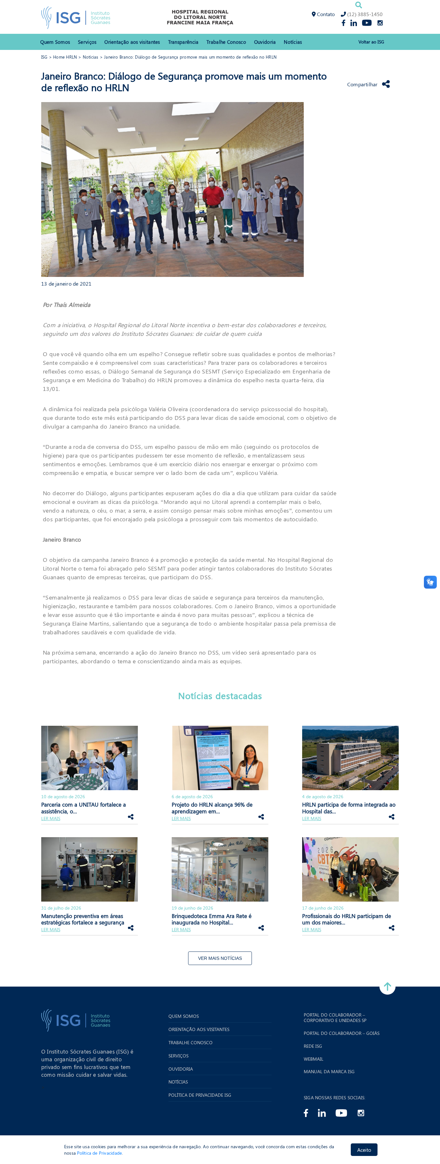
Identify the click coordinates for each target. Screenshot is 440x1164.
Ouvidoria (265, 42)
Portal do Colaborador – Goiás (341, 1033)
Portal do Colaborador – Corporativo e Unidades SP (335, 1017)
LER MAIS (50, 818)
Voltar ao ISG (371, 42)
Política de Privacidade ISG (199, 1095)
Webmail (313, 1059)
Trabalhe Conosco (226, 42)
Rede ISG (313, 1046)
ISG (44, 57)
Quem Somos (55, 42)
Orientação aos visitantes (132, 42)
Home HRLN (65, 57)
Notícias (293, 42)
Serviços (87, 42)
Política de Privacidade (99, 1153)
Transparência (183, 42)
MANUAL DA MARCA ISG (329, 1071)
